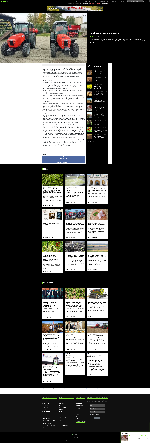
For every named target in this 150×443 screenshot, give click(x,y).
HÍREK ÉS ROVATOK (79, 1)
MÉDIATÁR (102, 1)
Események (78, 414)
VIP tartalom (62, 423)
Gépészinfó (61, 411)
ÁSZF (77, 416)
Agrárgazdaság (46, 401)
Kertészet (44, 409)
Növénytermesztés (46, 405)
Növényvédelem (46, 407)
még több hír (90, 141)
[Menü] (149, 1)
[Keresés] (144, 1)
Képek (77, 411)
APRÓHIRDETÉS (115, 1)
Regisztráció (62, 420)
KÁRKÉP (60, 405)
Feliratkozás (97, 417)
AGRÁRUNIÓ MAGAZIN (94, 1)
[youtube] (77, 437)
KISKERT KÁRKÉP (62, 407)
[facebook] (72, 437)
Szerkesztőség (79, 423)
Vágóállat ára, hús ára (47, 427)
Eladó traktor (79, 399)
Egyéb (92, 36)
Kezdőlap (45, 65)
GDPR (77, 418)
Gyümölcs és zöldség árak (48, 425)
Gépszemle (61, 401)
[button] (8, 1)
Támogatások (45, 403)
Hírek (50, 65)
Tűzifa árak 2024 (46, 418)
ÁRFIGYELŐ (61, 403)
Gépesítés (54, 65)
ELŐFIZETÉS (123, 1)
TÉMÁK (86, 1)
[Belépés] (146, 1)
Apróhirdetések (62, 413)
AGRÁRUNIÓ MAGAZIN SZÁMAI (65, 399)
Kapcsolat (78, 425)
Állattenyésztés (46, 411)
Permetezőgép (79, 403)
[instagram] (75, 437)
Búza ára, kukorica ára (47, 423)
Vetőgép (78, 401)
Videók (77, 412)
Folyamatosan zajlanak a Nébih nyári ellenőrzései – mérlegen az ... (137, 436)
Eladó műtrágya (79, 405)
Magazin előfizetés (63, 425)
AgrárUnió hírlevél (95, 414)
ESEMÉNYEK (108, 1)
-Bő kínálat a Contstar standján (64, 160)
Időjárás (61, 409)
